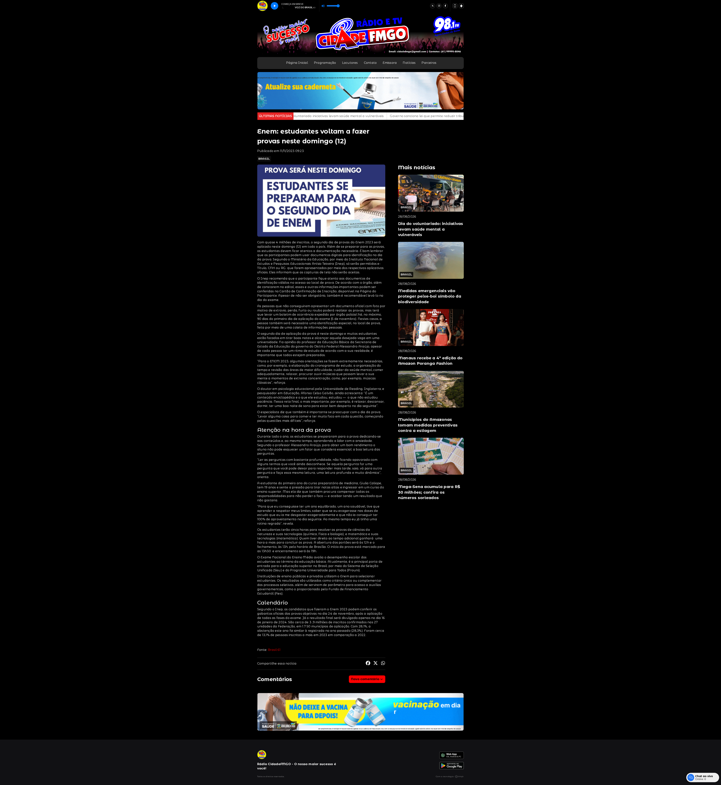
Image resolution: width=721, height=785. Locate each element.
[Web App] (455, 5)
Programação (325, 63)
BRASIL (264, 158)
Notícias (409, 63)
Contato (370, 63)
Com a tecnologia (445, 776)
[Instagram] (439, 5)
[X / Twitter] (432, 5)
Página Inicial (297, 63)
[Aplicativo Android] (461, 5)
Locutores (350, 63)
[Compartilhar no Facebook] (368, 664)
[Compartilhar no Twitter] (375, 664)
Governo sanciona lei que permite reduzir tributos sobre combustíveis (359, 116)
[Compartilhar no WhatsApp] (383, 664)
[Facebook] (445, 5)
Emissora (390, 63)
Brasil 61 (274, 650)
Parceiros (429, 63)
